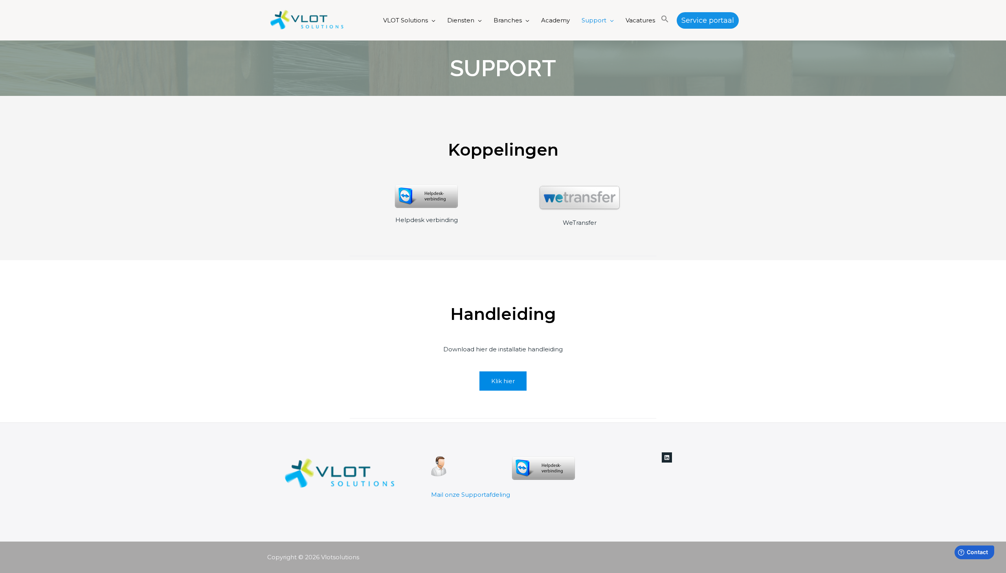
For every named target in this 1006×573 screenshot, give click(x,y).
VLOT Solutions (405, 20)
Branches (508, 20)
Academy (555, 20)
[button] (665, 20)
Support (594, 20)
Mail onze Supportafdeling (470, 494)
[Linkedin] (667, 457)
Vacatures (640, 20)
